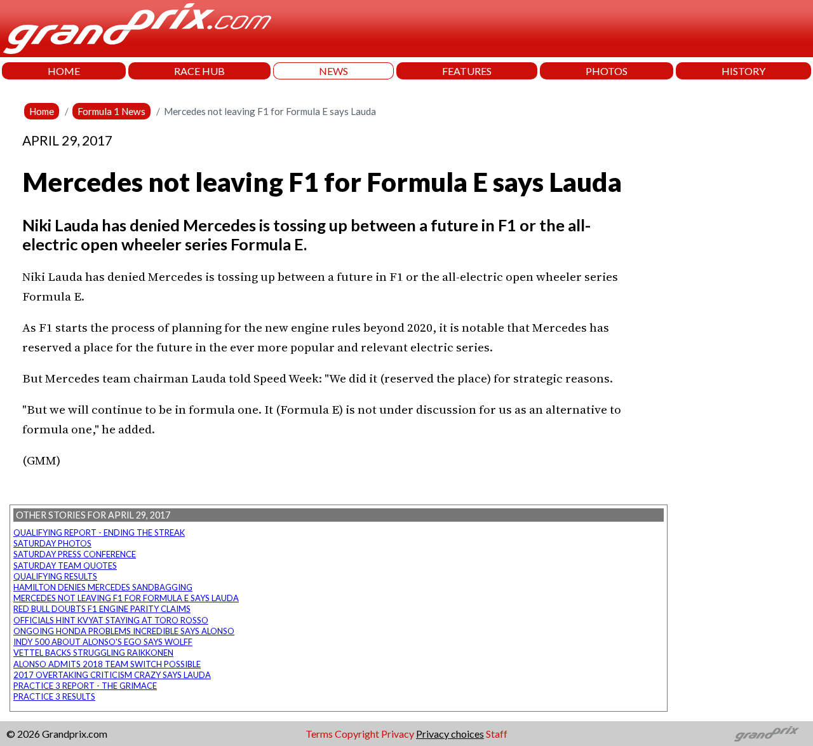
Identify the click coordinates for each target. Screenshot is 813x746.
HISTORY (743, 71)
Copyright (357, 734)
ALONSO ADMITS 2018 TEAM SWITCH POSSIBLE (107, 664)
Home (41, 111)
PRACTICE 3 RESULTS (54, 696)
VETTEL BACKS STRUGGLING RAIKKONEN (93, 653)
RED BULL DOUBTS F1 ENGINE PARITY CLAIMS (102, 609)
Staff (496, 734)
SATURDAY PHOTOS (52, 543)
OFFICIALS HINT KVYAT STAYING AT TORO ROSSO (110, 620)
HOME (64, 71)
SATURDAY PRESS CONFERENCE (74, 554)
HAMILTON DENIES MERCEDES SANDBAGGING (102, 587)
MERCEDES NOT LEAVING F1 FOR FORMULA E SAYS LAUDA (126, 598)
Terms (319, 734)
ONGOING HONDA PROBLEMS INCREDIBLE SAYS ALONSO (123, 631)
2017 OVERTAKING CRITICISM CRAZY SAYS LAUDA (112, 675)
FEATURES (467, 71)
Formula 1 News (111, 111)
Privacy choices (450, 734)
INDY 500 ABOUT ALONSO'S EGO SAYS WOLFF (102, 642)
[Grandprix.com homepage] (767, 734)
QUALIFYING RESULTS (55, 576)
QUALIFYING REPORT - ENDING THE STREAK (99, 532)
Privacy (397, 734)
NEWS (333, 71)
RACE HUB (199, 71)
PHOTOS (607, 71)
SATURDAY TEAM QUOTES (65, 565)
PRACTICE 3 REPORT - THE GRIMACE (85, 686)
